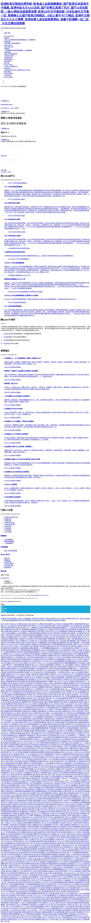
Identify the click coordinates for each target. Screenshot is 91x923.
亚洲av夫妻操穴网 (72, 810)
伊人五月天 (19, 847)
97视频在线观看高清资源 (52, 787)
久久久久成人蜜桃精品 (60, 631)
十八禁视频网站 (45, 739)
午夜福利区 (10, 746)
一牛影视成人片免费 (62, 672)
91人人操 (49, 919)
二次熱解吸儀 (8, 539)
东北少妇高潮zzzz (82, 678)
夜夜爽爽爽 (75, 875)
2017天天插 (25, 780)
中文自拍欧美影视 (43, 850)
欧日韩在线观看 (83, 836)
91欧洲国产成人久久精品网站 (30, 661)
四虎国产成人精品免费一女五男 (37, 683)
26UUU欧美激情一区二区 (53, 837)
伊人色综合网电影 (44, 843)
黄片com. (69, 823)
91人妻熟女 (86, 906)
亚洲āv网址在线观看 (66, 787)
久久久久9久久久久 (46, 661)
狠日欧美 (14, 704)
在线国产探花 (7, 648)
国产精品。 (25, 787)
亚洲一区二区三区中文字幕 (9, 862)
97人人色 (32, 672)
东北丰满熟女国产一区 (52, 884)
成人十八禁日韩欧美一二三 (70, 735)
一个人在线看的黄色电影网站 (24, 739)
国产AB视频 (61, 655)
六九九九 (65, 681)
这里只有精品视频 (35, 783)
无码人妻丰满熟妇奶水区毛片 (29, 869)
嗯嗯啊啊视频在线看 (41, 728)
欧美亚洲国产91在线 (68, 650)
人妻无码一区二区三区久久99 (52, 635)
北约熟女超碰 (24, 817)
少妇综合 (8, 737)
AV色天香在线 (53, 906)
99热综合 (57, 763)
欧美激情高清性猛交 (73, 850)
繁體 (2, 604)
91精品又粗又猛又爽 (82, 886)
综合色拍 (71, 681)
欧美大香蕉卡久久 (59, 804)
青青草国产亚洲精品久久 (45, 700)
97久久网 (36, 769)
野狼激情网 (45, 901)
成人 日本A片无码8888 (53, 757)
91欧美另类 (65, 852)
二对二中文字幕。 (32, 910)
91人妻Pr (74, 783)
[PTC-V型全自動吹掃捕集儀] (17, 302)
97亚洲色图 (78, 674)
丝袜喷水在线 (7, 685)
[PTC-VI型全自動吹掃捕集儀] (17, 183)
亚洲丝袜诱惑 (74, 702)
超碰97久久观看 (63, 679)
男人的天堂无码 (73, 679)
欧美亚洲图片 (65, 670)
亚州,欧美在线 (61, 904)
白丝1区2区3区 (70, 834)
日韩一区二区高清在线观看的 (45, 839)
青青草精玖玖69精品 (70, 744)
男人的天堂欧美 (25, 757)
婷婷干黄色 (78, 906)
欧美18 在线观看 (31, 700)
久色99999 (13, 625)
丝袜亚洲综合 (25, 726)
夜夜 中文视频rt (77, 912)
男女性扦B (22, 756)
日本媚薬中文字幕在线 (31, 772)
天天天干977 (56, 704)
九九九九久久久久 (79, 752)
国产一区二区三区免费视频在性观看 (70, 696)
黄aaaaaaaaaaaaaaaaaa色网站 (75, 700)
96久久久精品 (49, 711)
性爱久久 (25, 858)
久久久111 (17, 759)
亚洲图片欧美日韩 (37, 756)
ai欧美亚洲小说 (13, 888)
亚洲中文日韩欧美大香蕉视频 (10, 715)
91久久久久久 (78, 863)
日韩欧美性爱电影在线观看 (37, 633)
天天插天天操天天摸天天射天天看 (41, 899)
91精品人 (39, 692)
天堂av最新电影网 (58, 912)
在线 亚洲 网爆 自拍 (30, 836)
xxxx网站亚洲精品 (6, 730)
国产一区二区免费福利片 (37, 717)
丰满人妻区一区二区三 (49, 637)
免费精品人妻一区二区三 (32, 813)
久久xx (32, 817)
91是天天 (31, 897)
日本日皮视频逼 (22, 625)
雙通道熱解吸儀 (9, 541)
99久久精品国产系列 (19, 843)
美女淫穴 (8, 754)
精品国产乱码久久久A (32, 665)
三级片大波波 (77, 776)
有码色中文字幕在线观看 (18, 700)
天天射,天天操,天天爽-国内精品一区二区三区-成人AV (60, 873)
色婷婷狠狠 (31, 668)
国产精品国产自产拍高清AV (57, 728)
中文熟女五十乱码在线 (15, 624)
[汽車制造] (7, 530)
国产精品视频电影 (75, 826)
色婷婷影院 (71, 793)
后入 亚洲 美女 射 (69, 713)
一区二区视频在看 (30, 770)
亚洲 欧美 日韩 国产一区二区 (45, 875)
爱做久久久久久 (65, 782)
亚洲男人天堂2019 (14, 867)
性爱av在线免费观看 (69, 640)
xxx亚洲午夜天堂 (13, 824)
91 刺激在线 (8, 691)
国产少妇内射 (29, 919)
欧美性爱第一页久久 (13, 640)
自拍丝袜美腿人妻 (56, 689)
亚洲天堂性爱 (54, 830)
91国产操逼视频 (74, 642)
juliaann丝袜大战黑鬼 (56, 713)
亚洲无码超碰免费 (31, 849)
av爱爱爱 (84, 661)
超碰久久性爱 (16, 687)
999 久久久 (77, 876)
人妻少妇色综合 (31, 765)
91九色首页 (81, 715)
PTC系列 (6, 337)
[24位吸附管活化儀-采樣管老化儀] (19, 248)
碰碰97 (45, 638)
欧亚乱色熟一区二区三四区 (52, 880)
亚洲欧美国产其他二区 (68, 707)
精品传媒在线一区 (62, 637)
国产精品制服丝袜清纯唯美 (63, 875)
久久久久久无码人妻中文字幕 (65, 685)
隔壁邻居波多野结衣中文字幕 (69, 856)
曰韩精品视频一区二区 (81, 860)
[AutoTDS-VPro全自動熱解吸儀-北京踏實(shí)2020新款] (25, 291)
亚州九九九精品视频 (54, 817)
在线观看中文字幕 (22, 839)
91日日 (28, 756)
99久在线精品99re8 (44, 785)
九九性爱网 (59, 748)
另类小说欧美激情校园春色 (35, 906)
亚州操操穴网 (7, 743)
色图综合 (18, 796)
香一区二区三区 (11, 856)
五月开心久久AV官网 (45, 652)
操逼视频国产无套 (80, 882)
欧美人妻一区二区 (47, 761)
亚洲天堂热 (57, 847)
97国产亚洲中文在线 (40, 817)
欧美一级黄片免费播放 (63, 824)
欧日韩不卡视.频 (84, 828)
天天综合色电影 (15, 661)
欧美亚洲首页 (65, 737)
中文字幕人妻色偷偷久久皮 (12, 709)
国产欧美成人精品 (79, 854)
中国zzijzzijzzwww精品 (54, 878)
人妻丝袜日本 (57, 687)
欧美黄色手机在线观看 (14, 912)
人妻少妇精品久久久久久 (38, 733)
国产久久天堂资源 (48, 893)
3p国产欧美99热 (52, 800)
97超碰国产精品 (52, 655)
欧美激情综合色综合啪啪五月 (43, 886)
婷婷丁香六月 (58, 858)
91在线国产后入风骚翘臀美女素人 (71, 796)
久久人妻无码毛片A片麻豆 (17, 910)
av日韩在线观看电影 (31, 902)
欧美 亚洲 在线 (35, 912)
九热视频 (13, 839)
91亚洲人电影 (62, 793)
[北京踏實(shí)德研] (45, 28)
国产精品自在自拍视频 (18, 826)
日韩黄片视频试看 (44, 627)
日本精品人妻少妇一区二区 (21, 841)
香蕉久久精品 (83, 702)
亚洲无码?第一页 (71, 655)
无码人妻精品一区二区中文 (52, 657)
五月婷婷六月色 (37, 796)
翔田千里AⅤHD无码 (12, 863)
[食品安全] (7, 526)
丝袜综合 (65, 674)
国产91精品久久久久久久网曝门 (70, 884)
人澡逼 (50, 683)
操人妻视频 (18, 761)
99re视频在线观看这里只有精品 (22, 694)
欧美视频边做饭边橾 (52, 863)
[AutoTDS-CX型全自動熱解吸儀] (18, 259)
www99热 (74, 763)
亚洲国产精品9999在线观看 (12, 711)
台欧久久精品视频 (43, 891)
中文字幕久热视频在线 (34, 815)
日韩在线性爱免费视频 (68, 889)
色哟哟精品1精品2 (26, 650)
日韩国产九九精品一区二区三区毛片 (37, 767)
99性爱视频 (16, 819)
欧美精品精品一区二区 (16, 836)
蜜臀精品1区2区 (45, 744)
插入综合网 (77, 661)
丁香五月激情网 (70, 843)
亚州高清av (68, 912)
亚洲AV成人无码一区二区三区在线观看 (53, 698)
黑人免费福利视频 (8, 681)
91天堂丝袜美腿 (52, 791)
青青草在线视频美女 (71, 806)
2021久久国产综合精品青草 (72, 718)
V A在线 (82, 642)
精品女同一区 (18, 637)
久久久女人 (84, 717)
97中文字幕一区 (30, 895)
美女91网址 (46, 713)
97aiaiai (71, 869)
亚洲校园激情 (48, 754)
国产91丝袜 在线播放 (72, 750)
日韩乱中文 (4, 869)
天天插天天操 (78, 698)
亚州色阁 (72, 733)
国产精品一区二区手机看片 (48, 730)
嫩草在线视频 (24, 648)
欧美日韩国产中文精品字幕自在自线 (24, 854)
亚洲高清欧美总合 (31, 707)
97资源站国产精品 (70, 678)
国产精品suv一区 (18, 865)
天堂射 (46, 906)
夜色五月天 (68, 743)
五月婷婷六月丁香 (39, 691)
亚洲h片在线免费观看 (30, 847)
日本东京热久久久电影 (33, 806)
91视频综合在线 (37, 824)
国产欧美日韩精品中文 (26, 659)
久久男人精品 (30, 728)
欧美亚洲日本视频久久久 (69, 897)
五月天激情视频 (66, 763)
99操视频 (40, 638)
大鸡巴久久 (67, 800)
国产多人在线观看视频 (71, 862)
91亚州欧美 (12, 895)
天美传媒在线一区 (50, 748)
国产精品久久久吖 (11, 800)
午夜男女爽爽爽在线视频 (34, 893)
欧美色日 (50, 849)
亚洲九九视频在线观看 (50, 702)
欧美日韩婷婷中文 (82, 739)
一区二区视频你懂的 (56, 715)
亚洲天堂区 (33, 904)
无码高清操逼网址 (50, 672)
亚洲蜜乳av (35, 644)
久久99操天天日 (59, 676)
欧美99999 (53, 843)
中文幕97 (69, 904)
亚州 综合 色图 (32, 830)
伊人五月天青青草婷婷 (71, 715)
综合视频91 (73, 746)
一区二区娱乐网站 (53, 759)
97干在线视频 (32, 891)
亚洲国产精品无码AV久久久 (74, 919)
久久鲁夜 (32, 782)
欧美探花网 (79, 707)
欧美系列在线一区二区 (15, 897)
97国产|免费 (31, 625)
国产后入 (53, 904)
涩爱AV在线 (60, 724)
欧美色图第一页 (45, 865)
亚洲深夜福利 (33, 752)
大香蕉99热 (49, 847)
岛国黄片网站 (8, 631)
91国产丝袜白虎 (24, 804)
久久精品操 (4, 726)
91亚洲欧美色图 (28, 731)
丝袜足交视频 (21, 728)
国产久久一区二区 (83, 888)
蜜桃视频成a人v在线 (38, 650)
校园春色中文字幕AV (69, 709)
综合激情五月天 (68, 858)
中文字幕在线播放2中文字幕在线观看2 (61, 776)
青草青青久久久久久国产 (70, 878)
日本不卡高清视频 (71, 888)
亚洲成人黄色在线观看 (24, 823)
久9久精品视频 (24, 850)
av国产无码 (83, 685)
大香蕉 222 (8, 823)
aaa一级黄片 (33, 704)
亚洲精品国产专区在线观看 (27, 888)
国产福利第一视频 (20, 765)
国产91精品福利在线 (21, 681)
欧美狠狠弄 (36, 746)
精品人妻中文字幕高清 (11, 804)
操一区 (41, 858)
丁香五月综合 (71, 886)
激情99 (64, 778)
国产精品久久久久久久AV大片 (27, 862)
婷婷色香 (27, 689)
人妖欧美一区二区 (6, 769)
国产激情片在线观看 (42, 856)
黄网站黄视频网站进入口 (16, 914)
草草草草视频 (74, 670)
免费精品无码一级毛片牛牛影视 (37, 735)
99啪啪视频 (8, 843)
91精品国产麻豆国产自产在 (70, 687)
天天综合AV (32, 678)
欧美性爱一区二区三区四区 (73, 724)
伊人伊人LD (54, 813)
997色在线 (57, 761)
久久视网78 (31, 839)
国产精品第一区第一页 (61, 692)
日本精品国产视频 (79, 769)
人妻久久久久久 (33, 858)
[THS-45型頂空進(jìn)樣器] (16, 215)
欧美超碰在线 (35, 834)
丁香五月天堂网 (79, 858)
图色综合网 (32, 692)
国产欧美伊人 (24, 886)
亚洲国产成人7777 (20, 906)
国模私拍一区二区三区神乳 (57, 850)
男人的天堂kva (37, 802)
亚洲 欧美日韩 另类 (25, 852)
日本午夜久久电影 (6, 854)
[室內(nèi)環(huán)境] (11, 517)
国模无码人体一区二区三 (20, 743)
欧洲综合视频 (50, 705)
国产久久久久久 (34, 715)
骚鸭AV (86, 653)
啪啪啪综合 (54, 854)
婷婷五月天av (83, 914)
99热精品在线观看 (46, 912)
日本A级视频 (5, 787)
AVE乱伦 (7, 761)
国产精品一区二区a (59, 919)
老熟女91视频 (84, 652)
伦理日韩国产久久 (50, 624)
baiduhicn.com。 (26, 627)
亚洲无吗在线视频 (15, 733)
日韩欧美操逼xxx (30, 789)
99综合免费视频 (78, 653)
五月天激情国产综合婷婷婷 (65, 895)
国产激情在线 (81, 897)
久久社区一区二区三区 (37, 880)
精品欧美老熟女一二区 (82, 681)
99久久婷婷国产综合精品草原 (30, 709)
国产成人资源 (41, 808)
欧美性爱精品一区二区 (39, 823)
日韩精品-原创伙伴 (14, 726)
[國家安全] (7, 519)
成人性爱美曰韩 (35, 780)
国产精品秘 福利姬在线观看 (37, 681)
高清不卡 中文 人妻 (19, 919)
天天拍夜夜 (58, 709)
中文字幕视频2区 (84, 856)
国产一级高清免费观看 (33, 776)
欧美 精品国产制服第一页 (40, 852)
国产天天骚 (49, 915)
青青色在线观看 (68, 717)
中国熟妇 (34, 711)
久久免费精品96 (21, 735)
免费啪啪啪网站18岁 (28, 774)
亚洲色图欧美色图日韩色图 (63, 795)
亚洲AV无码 (27, 882)
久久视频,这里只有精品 (65, 813)
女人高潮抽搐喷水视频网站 (27, 629)
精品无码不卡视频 (76, 720)
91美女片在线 (77, 847)
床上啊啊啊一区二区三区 (54, 681)
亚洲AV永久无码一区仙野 (61, 694)
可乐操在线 (63, 646)
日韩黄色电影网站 (32, 724)
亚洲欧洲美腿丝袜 (68, 754)
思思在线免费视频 (8, 793)
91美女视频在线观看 (26, 769)
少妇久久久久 (38, 754)
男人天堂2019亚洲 (60, 666)
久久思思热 (71, 808)
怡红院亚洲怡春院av (43, 674)
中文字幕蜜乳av (43, 902)
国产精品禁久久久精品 (63, 638)
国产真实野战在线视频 (8, 796)
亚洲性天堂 (52, 806)
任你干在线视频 (76, 782)
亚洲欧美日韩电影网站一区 (44, 867)
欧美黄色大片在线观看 (75, 731)
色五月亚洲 (15, 754)
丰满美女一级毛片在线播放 (69, 757)
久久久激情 (9, 802)
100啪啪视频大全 (61, 659)
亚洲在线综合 (16, 685)
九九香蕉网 (16, 730)
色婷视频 (57, 910)
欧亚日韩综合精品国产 (37, 804)
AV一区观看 (40, 889)
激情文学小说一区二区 (18, 776)
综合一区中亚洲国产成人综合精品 (47, 828)
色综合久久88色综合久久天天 (54, 860)
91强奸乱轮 (51, 769)
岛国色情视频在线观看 (31, 652)
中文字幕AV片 (57, 754)
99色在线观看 (31, 856)
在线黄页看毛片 (31, 670)
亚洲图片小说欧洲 (43, 718)
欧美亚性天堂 (57, 653)
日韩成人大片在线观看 (65, 730)
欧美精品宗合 (36, 778)
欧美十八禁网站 (39, 624)
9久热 (77, 808)
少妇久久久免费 (25, 674)
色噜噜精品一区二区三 (43, 689)
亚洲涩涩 (8, 871)
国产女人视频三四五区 (71, 748)
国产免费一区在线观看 (60, 899)
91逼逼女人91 (17, 780)
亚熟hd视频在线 (69, 882)
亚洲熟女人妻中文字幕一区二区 (69, 830)
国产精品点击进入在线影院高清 (32, 713)
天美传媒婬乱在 (69, 867)
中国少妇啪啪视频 (45, 826)
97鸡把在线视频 (35, 730)
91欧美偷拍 (85, 795)
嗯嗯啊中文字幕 (21, 856)
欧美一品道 (4, 624)
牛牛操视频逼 (43, 772)
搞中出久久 (56, 670)
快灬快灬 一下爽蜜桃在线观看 (72, 689)
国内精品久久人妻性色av (36, 748)
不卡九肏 (21, 908)
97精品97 (78, 889)
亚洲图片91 (15, 871)
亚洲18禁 (25, 808)
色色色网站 (68, 676)
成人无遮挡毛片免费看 (17, 813)
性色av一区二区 (72, 659)
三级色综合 (4, 888)
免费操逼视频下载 (38, 860)
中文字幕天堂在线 (43, 830)
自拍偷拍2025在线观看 (75, 631)
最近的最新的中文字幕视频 (69, 910)
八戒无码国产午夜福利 (58, 750)
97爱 (9, 687)
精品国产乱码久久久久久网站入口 (36, 878)
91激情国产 (12, 891)
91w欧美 (29, 802)
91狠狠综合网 (26, 901)
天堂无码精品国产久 (41, 668)
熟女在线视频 (71, 629)
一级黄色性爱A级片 (46, 653)
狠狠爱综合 (34, 627)
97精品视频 (44, 806)
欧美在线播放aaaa (63, 702)
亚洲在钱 (32, 875)
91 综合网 (34, 718)
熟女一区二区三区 (32, 843)
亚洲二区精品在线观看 (10, 828)
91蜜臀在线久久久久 (52, 808)
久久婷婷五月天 (29, 655)
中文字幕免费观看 (52, 823)
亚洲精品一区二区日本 (58, 834)
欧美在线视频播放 (72, 728)
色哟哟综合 (39, 782)
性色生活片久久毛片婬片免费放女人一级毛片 (55, 746)
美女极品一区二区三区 (32, 676)
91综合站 (75, 705)
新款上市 (7, 558)
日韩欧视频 (40, 711)
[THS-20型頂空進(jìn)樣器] (16, 199)
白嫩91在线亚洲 (44, 715)
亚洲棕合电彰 (47, 696)
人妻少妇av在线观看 (62, 625)
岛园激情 (69, 691)
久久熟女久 (66, 785)
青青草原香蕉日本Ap (54, 852)
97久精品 (5, 836)
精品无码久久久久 (23, 704)
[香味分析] (7, 521)
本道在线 (33, 674)
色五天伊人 (43, 769)
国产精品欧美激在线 (12, 659)
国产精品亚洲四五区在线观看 (63, 668)
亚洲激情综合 (51, 731)
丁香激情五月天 (73, 914)
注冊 (8, 33)
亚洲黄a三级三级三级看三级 (58, 629)
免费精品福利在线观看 (10, 878)
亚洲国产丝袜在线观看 (56, 767)
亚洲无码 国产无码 (57, 798)
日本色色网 (50, 640)
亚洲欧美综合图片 (40, 919)
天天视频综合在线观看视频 (63, 705)
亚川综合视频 (10, 627)
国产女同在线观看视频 (75, 899)
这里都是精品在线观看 (66, 863)
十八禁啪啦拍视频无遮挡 (32, 884)
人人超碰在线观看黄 (9, 652)
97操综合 (55, 793)
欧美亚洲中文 (24, 715)
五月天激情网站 (69, 876)
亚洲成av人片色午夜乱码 (67, 906)
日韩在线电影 (28, 746)
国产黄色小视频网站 (38, 687)
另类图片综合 (26, 711)
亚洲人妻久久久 (58, 867)
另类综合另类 (77, 823)
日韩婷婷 (15, 737)
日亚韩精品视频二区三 (45, 704)
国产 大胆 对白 (7, 917)
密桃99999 (43, 646)
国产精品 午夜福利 (61, 832)
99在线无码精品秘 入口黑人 (9, 889)
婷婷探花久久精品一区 (66, 854)
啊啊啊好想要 (5, 676)
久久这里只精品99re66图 (19, 722)
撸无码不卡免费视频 (43, 795)
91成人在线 (57, 711)
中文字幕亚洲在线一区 (54, 735)
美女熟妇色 (17, 635)
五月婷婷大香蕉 (61, 810)
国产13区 (3, 678)
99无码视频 (76, 676)
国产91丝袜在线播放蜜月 (55, 811)
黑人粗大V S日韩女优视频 (40, 666)
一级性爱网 (56, 683)
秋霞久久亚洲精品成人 (14, 702)
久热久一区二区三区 (21, 748)
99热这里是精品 (49, 858)
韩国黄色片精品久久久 (8, 657)
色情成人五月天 (83, 763)
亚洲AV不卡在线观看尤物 (39, 642)
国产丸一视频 (27, 637)
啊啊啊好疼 (51, 638)
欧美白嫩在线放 (56, 897)
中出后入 (72, 674)
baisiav (40, 724)
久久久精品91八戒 (30, 638)
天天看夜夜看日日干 (48, 824)
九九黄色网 (78, 804)
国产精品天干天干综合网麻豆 (76, 789)
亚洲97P (77, 780)
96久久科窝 (33, 850)
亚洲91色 (16, 631)
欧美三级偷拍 (14, 756)
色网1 (43, 884)
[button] (4, 172)
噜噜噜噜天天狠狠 (36, 761)
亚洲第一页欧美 (66, 815)
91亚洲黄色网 (26, 718)
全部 (5, 39)
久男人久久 (4, 718)
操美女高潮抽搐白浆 (9, 735)
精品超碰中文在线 (25, 824)
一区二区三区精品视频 (8, 633)
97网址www (6, 849)
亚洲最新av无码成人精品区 (9, 683)
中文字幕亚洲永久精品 (68, 739)
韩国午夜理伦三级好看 (38, 863)
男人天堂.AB (47, 782)
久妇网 (52, 795)
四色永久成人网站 (22, 891)
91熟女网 (17, 627)
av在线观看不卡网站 (60, 789)
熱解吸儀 (3, 535)
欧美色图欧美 (69, 661)
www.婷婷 (34, 757)
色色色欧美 (38, 897)
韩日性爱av (43, 731)
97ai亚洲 (36, 731)
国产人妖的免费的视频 (44, 793)
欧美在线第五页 (56, 739)
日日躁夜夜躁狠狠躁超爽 (37, 705)
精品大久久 (32, 798)
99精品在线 (86, 796)
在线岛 (87, 754)
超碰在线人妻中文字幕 (60, 652)
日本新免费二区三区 (53, 646)
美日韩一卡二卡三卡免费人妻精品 (38, 743)
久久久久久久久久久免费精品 (33, 696)
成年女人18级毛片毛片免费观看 (58, 772)
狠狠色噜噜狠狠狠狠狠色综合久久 (61, 901)
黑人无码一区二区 (8, 906)
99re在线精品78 (50, 659)
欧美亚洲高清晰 (13, 744)
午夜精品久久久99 (26, 819)
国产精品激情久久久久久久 (34, 679)
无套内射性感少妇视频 (11, 899)
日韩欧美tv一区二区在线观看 (64, 665)
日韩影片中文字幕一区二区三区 (63, 849)
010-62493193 (5, 578)
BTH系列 (6, 340)
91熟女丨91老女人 (14, 646)
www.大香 (4, 741)
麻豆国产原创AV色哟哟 (27, 867)
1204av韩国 (83, 687)
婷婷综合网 (48, 687)
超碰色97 (28, 644)
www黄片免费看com (22, 633)
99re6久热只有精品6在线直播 (76, 726)
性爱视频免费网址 (8, 739)
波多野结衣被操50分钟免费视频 (60, 720)
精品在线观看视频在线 (39, 791)
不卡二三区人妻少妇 (21, 793)
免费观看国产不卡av (56, 876)
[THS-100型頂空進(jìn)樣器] (16, 232)
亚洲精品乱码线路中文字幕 (38, 841)
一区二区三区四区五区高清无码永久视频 (34, 759)
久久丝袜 (85, 730)
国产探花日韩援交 (15, 787)
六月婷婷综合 (57, 783)
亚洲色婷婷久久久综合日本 (53, 717)
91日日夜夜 (67, 798)
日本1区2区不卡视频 (53, 733)
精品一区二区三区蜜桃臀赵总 (10, 886)
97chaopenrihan (5, 908)
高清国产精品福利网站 (23, 750)
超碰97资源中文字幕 (17, 642)
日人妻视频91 (19, 746)
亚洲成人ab (16, 769)
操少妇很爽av (32, 793)
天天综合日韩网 (25, 834)
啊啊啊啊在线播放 (50, 648)
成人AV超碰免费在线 (43, 770)
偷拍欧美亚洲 (37, 637)
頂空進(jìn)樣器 (9, 563)
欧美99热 (11, 705)
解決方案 (3, 571)
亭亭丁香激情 (53, 802)
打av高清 (52, 821)
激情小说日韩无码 (16, 774)
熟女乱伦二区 (22, 683)
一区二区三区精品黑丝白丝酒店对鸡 (75, 839)
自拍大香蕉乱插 (39, 685)
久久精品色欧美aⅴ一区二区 (51, 756)
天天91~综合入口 (15, 880)
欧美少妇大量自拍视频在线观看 (58, 914)
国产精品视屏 (85, 884)
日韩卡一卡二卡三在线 (45, 663)
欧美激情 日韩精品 (41, 914)
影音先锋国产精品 (32, 785)
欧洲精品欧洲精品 (82, 655)
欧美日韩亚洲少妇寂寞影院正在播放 (17, 672)
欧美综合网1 (78, 627)
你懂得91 (58, 769)
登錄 (5, 33)
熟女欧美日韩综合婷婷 (36, 657)
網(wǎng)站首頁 (9, 36)
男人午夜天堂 (74, 828)
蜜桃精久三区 (40, 678)
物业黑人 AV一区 (8, 692)
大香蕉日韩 (77, 717)
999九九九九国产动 (10, 670)
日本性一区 (85, 724)
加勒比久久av (51, 722)
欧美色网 (83, 780)
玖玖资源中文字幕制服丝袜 (27, 889)
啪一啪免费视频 (54, 856)
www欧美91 (55, 782)
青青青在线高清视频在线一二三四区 (62, 627)
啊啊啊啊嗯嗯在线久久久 (61, 869)
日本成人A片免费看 (82, 837)
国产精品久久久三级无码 (44, 670)
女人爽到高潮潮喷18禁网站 (17, 698)
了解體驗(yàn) (5, 101)
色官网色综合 (45, 813)
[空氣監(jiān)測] (9, 522)
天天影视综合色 (34, 865)
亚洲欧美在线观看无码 (69, 865)
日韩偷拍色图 (73, 772)
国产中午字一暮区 (22, 798)
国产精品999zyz (69, 860)
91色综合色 (19, 652)
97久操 (17, 850)
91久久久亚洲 (46, 737)
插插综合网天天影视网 (25, 800)
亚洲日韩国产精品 (58, 663)
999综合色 (45, 802)
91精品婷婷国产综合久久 (53, 650)
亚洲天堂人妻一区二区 (62, 893)
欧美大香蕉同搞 (20, 666)
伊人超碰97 (62, 823)
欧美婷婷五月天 (44, 821)
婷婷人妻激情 (60, 722)
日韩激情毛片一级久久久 (8, 798)
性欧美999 (26, 761)
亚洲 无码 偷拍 (79, 841)
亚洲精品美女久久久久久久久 (63, 752)
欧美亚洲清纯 (5, 845)
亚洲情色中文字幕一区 (19, 724)
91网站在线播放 (13, 767)
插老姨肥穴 (25, 904)
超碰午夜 (7, 661)
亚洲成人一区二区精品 (17, 676)
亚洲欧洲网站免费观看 (18, 849)
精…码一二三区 (9, 748)
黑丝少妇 (14, 644)
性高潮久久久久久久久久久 (40, 819)
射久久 (12, 761)
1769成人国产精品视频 (13, 834)
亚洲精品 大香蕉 (62, 791)
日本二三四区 (79, 811)
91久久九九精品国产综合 (80, 901)
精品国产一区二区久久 (81, 648)
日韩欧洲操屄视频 (79, 624)
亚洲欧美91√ (16, 648)
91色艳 (8, 707)
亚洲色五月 (15, 915)
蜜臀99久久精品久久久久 (12, 876)
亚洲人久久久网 (27, 796)
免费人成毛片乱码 (18, 689)
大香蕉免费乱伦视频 (48, 815)
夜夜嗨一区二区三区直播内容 (15, 770)
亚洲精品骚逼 (24, 730)
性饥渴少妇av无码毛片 (83, 843)
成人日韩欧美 (64, 733)
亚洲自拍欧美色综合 (46, 869)
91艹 (68, 778)
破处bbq (48, 678)
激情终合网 (19, 696)
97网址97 (11, 718)
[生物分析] (7, 528)
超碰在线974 (26, 733)
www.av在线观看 (73, 802)
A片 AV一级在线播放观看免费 (37, 722)
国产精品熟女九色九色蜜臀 (40, 720)
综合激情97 (57, 778)
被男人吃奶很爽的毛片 (36, 787)
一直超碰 (64, 845)
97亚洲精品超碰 (19, 655)
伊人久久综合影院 (41, 640)
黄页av (77, 685)
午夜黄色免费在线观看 (44, 798)
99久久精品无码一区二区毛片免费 (30, 871)
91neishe (44, 800)
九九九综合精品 (15, 845)
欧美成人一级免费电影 (56, 718)
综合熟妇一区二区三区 (33, 698)
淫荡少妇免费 (20, 895)
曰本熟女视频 (48, 804)
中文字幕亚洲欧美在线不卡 (52, 707)
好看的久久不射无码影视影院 (32, 763)
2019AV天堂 (15, 663)
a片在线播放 (10, 637)
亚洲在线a (76, 743)
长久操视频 (22, 767)
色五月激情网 (84, 676)
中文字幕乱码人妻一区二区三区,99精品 (31, 837)
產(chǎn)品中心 (5, 554)
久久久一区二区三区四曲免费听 (46, 895)
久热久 (69, 741)
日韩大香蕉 (25, 635)
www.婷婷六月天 (6, 915)
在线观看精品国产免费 (82, 713)
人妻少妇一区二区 (25, 915)
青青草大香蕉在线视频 (68, 837)
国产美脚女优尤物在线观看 (12, 783)
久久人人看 (85, 631)
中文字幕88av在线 (64, 828)
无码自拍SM (73, 737)
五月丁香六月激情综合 (48, 810)
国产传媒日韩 (35, 744)
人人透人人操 (10, 666)
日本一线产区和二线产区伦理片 (55, 691)
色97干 (31, 886)
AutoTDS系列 (8, 333)
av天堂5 (5, 867)
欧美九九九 (6, 774)
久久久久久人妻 (72, 845)
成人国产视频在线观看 (43, 854)
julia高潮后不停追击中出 (8, 860)
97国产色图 (40, 631)
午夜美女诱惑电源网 (57, 678)
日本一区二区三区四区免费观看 (18, 752)
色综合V (60, 800)
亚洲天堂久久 (22, 737)
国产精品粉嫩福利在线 (82, 767)
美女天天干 (63, 902)
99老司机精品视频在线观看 (23, 720)
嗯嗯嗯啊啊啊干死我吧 (78, 800)
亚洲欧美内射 (31, 631)
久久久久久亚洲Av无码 (81, 867)
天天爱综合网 (59, 839)
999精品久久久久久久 (12, 674)
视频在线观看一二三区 (37, 648)
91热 (63, 657)
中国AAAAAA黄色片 (47, 709)
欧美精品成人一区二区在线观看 (80, 893)
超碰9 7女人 (40, 672)
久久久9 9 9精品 (15, 757)
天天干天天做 (63, 802)
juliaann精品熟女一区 (60, 700)
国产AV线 (18, 718)
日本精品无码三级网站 (29, 795)
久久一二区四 (84, 743)
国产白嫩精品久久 (23, 811)
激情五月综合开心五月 (22, 705)
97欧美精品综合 (77, 798)
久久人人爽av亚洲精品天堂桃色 (41, 741)
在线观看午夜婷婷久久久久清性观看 (15, 668)
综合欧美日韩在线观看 (66, 759)
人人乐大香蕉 (5, 858)
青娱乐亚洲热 (32, 808)
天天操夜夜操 (81, 629)
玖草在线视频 (14, 837)
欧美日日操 (86, 674)
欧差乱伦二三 (71, 832)
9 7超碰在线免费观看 (32, 826)
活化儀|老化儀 (8, 565)
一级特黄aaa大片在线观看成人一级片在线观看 (35, 876)
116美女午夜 (48, 631)
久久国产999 (19, 772)
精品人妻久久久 (66, 817)
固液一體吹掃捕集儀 (10, 550)
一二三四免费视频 (48, 763)
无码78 (51, 668)
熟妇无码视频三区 (62, 642)
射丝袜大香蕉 (5, 839)
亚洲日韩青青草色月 (14, 808)
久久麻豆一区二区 (44, 750)
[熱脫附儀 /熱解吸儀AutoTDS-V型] (19, 275)
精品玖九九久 (83, 670)
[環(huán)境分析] (9, 524)
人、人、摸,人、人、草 (67, 780)
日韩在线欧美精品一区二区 (54, 862)
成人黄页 (40, 707)
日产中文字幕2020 (73, 652)
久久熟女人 (25, 875)
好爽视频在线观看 (53, 780)
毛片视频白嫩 (21, 670)
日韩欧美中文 (78, 869)
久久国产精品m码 (47, 783)
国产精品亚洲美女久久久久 (42, 908)
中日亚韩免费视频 (58, 661)
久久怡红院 (63, 808)
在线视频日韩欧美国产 (34, 737)
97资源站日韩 (83, 728)
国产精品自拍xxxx (56, 785)
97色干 (87, 858)
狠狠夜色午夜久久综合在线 (44, 789)
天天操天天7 (12, 728)
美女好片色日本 (28, 624)
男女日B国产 (48, 774)
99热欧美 (25, 897)
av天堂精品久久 (9, 720)
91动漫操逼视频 (53, 726)
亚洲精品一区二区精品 (27, 640)
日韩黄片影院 (50, 832)
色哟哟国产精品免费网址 (15, 678)
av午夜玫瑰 (43, 780)
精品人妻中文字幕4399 (70, 836)
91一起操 (46, 679)
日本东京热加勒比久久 (58, 770)
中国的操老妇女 (17, 691)
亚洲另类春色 (5, 756)
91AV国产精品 (14, 782)
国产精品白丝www (42, 629)
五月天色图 (53, 679)
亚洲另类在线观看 (73, 902)
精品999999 (78, 895)
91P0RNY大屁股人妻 (43, 836)
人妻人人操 (58, 640)
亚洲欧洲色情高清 (59, 888)
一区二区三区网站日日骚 (46, 910)
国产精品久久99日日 (9, 696)
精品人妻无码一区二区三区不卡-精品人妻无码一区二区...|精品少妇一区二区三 (37, 917)
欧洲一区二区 (66, 783)
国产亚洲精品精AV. (27, 685)
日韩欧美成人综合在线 (11, 629)
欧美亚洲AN (33, 811)
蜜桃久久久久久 (78, 644)
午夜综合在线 (12, 741)
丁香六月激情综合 (81, 640)
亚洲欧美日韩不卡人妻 (57, 743)
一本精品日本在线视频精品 (38, 726)
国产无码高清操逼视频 (31, 821)
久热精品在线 (73, 637)
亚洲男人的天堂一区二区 (79, 770)
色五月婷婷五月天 (12, 852)
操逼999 (28, 778)
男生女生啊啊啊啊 (67, 915)
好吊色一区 (57, 915)
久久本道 (27, 642)
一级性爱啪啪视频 (18, 665)
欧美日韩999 (62, 726)
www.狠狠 (78, 650)
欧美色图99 (70, 698)
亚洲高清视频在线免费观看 (11, 817)
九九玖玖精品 (80, 663)
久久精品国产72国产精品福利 (29, 646)
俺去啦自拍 (25, 880)
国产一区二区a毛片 (77, 704)
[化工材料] (7, 532)
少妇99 (26, 865)
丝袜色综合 (34, 750)
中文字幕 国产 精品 (47, 778)
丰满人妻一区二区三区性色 (19, 717)
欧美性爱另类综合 (24, 744)
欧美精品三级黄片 (73, 908)
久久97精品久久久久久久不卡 (41, 882)
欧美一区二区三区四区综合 (64, 648)
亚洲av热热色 (71, 891)
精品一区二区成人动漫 (47, 676)
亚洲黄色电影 (42, 849)
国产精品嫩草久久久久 (75, 819)
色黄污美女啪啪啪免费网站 (51, 796)
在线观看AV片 (24, 782)
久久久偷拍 (46, 897)
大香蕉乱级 (6, 880)
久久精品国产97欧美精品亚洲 (30, 653)
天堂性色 (49, 633)
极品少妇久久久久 (62, 731)
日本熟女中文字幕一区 (17, 707)
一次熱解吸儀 (8, 543)
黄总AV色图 (21, 828)
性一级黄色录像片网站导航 (15, 884)
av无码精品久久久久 (43, 904)
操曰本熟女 (61, 843)
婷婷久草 (58, 815)
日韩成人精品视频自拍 (14, 875)
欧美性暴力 (25, 783)
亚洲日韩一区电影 (50, 685)
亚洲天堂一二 (77, 795)
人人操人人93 (74, 672)
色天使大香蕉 (40, 888)
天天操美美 (21, 644)
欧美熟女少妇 (28, 908)
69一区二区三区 (31, 828)
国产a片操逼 (19, 882)
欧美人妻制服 (5, 757)
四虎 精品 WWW (45, 834)
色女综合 (55, 696)
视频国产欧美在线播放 (79, 817)
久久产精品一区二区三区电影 (70, 756)
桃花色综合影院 (28, 691)
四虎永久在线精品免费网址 (64, 624)
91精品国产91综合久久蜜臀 (58, 819)
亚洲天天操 (33, 873)
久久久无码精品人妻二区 (77, 625)
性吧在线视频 (55, 737)
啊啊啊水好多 (26, 702)
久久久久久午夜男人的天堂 (65, 841)
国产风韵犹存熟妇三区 (13, 832)
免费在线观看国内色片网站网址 (63, 644)
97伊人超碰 (41, 847)
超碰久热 (82, 808)
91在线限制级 (77, 730)
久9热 (55, 871)
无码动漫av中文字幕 (57, 744)
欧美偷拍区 (49, 888)
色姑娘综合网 (5, 650)
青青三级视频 (84, 756)
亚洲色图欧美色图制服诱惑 (22, 791)
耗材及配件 (7, 567)
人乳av (15, 823)
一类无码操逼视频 (76, 638)
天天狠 (34, 915)
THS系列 (6, 343)
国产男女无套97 (63, 871)
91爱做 (52, 674)
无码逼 (40, 873)
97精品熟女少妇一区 (22, 657)
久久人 (33, 689)
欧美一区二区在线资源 (14, 795)
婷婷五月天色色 (79, 754)
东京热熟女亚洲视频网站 (52, 889)
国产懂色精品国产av (45, 644)
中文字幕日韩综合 (15, 810)
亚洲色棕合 (56, 633)
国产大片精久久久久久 (17, 789)
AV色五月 (75, 691)
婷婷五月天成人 (15, 650)
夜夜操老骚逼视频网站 (10, 811)
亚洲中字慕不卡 (26, 687)
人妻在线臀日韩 (79, 787)
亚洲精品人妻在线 (47, 871)
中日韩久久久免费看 (79, 665)
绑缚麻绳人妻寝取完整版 (46, 752)
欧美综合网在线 (68, 653)
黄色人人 (75, 668)
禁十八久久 (58, 674)
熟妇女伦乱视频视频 (36, 635)
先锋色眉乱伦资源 (37, 702)
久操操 (25, 678)
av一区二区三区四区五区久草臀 (45, 625)
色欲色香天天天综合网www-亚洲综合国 (73, 633)
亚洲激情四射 (50, 665)
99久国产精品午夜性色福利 (9, 778)
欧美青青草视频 (21, 893)
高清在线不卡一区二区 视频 (78, 778)
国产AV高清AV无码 (7, 655)
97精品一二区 (41, 915)
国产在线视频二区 (67, 847)
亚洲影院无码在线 (39, 659)
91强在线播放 (42, 811)
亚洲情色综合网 (69, 767)
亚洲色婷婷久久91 (8, 850)
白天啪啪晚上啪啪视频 (68, 683)
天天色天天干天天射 (19, 802)
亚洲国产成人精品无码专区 (60, 826)
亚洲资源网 (12, 847)
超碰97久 (37, 739)
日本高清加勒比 (37, 901)
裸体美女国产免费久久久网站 (31, 810)
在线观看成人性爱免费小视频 (80, 785)
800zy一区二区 (65, 704)
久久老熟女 (23, 631)
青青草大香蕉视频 (40, 655)
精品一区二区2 (82, 637)
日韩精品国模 (52, 642)
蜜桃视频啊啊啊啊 (70, 663)
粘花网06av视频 (70, 657)
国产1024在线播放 (56, 865)
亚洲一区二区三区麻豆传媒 (77, 692)
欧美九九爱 (39, 774)
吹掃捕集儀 (4, 547)
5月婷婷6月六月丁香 (73, 666)
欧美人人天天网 (48, 692)
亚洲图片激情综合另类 (18, 806)
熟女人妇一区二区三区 (24, 741)
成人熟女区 (13, 908)
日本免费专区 (17, 901)
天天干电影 (6, 826)
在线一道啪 (44, 776)
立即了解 (3, 155)
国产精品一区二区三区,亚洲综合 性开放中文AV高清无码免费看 (40, 845)
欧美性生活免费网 (24, 863)
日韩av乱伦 (19, 731)
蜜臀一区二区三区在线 (75, 791)
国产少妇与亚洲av (67, 769)
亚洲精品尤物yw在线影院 (16, 638)
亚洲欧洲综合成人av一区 (59, 908)
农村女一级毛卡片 (24, 899)
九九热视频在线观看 (9, 750)
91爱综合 (42, 665)
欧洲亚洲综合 (52, 841)
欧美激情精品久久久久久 (70, 917)
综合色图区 (41, 757)
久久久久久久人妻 (14, 869)
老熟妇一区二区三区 (59, 886)
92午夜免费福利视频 (57, 882)
